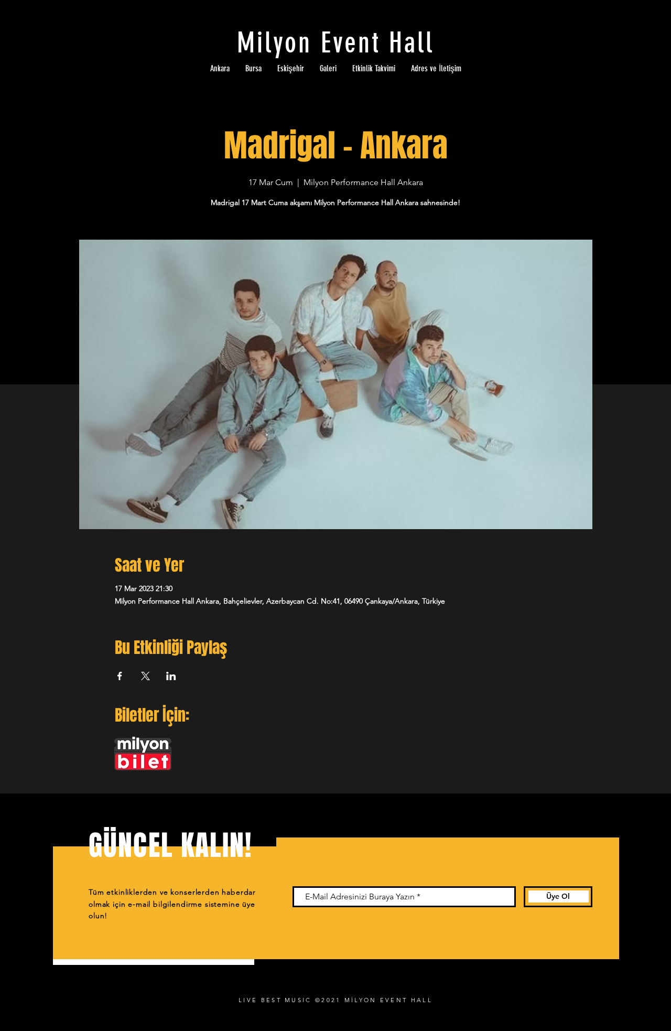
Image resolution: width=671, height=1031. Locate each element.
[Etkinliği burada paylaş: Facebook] (120, 676)
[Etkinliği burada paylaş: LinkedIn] (171, 676)
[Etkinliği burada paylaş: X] (145, 676)
